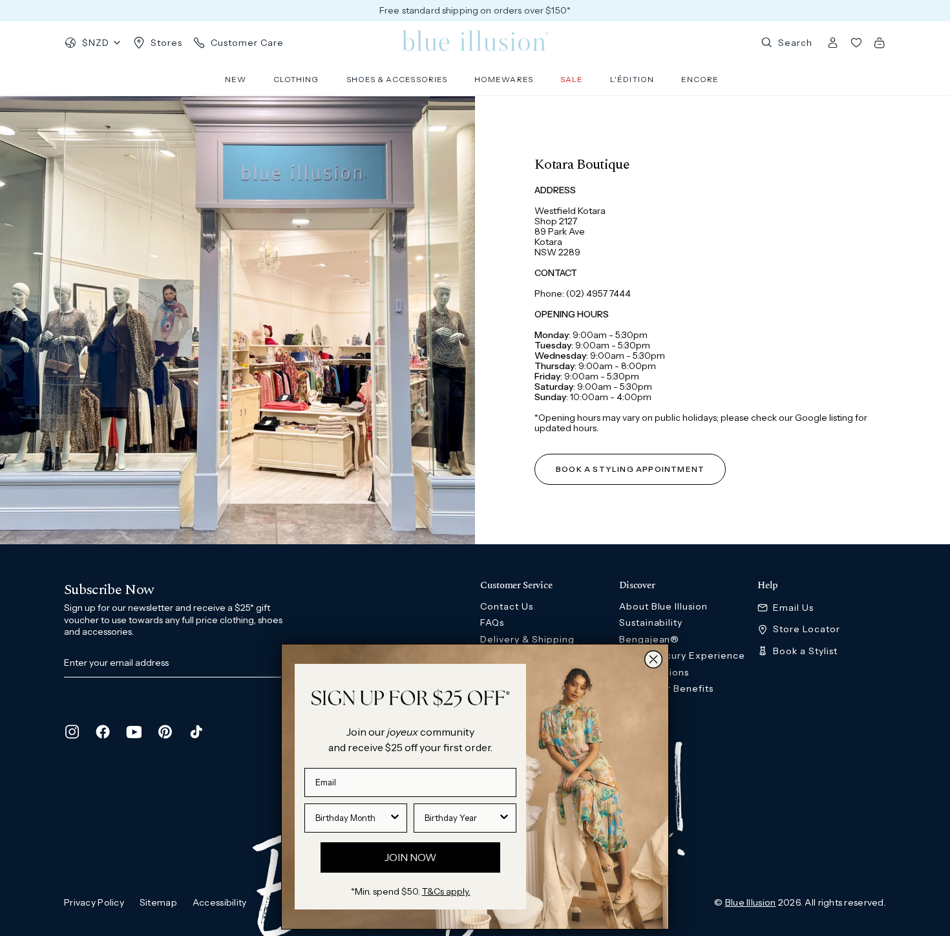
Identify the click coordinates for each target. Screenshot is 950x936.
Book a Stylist (805, 651)
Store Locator (806, 629)
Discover (637, 585)
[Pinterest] (164, 731)
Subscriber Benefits (666, 688)
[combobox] (351, 818)
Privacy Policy (94, 902)
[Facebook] (102, 731)
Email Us (793, 607)
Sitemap (158, 902)
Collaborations (654, 672)
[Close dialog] (653, 659)
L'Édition (632, 79)
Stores (166, 42)
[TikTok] (195, 731)
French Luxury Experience (682, 655)
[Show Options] (394, 818)
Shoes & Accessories (397, 79)
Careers (638, 705)
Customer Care (247, 42)
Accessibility (220, 902)
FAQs (492, 622)
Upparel (638, 721)
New (235, 79)
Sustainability (651, 622)
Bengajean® (649, 639)
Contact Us (506, 606)
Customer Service (516, 585)
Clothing (296, 79)
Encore (700, 79)
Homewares (503, 79)
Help (767, 585)
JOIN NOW (410, 857)
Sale (571, 79)
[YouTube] (133, 731)
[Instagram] (71, 731)
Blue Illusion (750, 902)
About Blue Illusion (663, 606)
